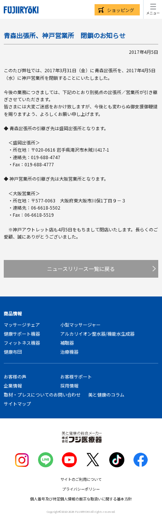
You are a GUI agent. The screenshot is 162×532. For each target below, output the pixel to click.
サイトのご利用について (81, 479)
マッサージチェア (22, 324)
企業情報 (13, 385)
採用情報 (69, 385)
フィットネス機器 (22, 342)
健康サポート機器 (22, 333)
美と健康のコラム (106, 394)
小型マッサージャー (80, 324)
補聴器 (67, 342)
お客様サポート (76, 376)
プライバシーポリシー (81, 489)
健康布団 (13, 351)
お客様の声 (15, 376)
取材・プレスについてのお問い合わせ (42, 394)
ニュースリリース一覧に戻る (81, 268)
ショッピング (120, 10)
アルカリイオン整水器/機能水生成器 (97, 333)
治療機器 (69, 351)
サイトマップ (17, 403)
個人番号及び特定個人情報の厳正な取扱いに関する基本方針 (81, 499)
